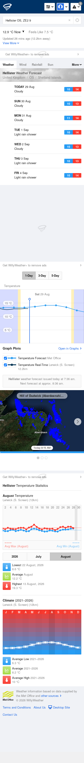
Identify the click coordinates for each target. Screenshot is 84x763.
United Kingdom (14, 77)
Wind (22, 64)
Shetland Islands (49, 77)
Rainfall (37, 64)
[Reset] (69, 20)
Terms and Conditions (17, 751)
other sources (50, 739)
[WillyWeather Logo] (10, 6)
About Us (40, 751)
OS (31, 77)
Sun (50, 64)
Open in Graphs (68, 392)
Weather (8, 64)
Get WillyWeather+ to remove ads (27, 54)
